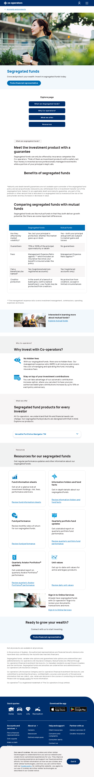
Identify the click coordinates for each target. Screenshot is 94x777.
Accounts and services (13, 727)
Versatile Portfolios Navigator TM (30, 434)
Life (28, 714)
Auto (19, 714)
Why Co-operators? (24, 343)
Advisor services (76, 730)
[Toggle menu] (87, 3)
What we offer (47, 117)
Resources (47, 124)
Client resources (55, 730)
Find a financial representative (24, 83)
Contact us (53, 743)
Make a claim (12, 742)
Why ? (47, 111)
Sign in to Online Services (60, 610)
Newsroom (32, 734)
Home (11, 714)
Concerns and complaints (54, 735)
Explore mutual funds (58, 321)
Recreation (38, 714)
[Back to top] (89, 703)
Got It (73, 761)
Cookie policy (26, 766)
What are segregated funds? (28, 141)
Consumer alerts (55, 739)
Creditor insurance (77, 734)
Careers (31, 730)
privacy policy (25, 678)
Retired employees (36, 737)
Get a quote (12, 739)
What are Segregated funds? (47, 104)
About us (32, 725)
